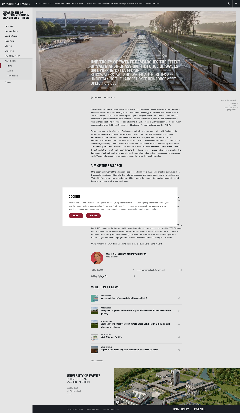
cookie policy (151, 209)
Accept (93, 215)
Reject (76, 215)
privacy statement (135, 209)
